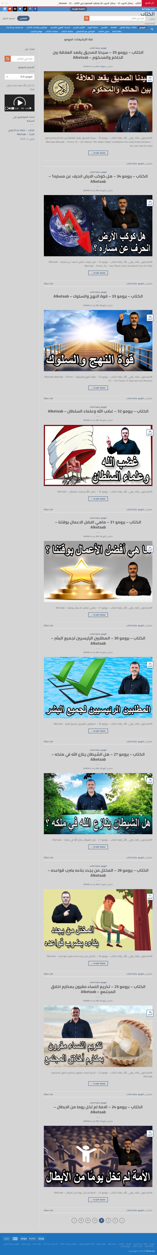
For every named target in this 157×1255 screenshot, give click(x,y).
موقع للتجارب (36, 31)
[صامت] (9, 108)
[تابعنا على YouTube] (10, 9)
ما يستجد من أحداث (14, 27)
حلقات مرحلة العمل (128, 27)
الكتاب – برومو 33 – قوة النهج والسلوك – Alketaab (98, 296)
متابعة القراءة (98, 153)
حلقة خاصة (116, 31)
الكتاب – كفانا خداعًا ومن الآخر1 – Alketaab (21, 132)
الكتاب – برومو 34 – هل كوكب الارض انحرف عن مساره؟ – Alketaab (98, 178)
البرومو (142, 27)
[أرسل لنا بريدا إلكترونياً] (15, 9)
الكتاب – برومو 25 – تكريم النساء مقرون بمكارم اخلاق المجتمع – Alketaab (98, 989)
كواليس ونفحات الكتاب (36, 27)
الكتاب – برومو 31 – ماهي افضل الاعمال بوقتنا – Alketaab (98, 524)
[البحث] (152, 29)
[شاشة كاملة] (6, 108)
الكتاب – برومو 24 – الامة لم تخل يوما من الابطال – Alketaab (98, 1109)
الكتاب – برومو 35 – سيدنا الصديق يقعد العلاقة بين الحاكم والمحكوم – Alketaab (98, 55)
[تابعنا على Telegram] (4, 9)
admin (86, 66)
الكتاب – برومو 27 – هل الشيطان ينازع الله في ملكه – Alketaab (98, 757)
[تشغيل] (30, 108)
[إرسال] (86, 18)
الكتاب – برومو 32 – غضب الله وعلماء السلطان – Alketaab (98, 411)
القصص (104, 27)
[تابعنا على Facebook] (35, 9)
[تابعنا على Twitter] (20, 9)
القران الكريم (79, 27)
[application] (19, 103)
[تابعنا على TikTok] (25, 9)
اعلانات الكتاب (51, 31)
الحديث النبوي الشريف (60, 27)
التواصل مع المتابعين (85, 31)
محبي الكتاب (103, 31)
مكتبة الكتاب (67, 31)
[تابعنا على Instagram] (30, 9)
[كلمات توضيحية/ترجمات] (12, 108)
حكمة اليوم (93, 27)
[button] (19, 103)
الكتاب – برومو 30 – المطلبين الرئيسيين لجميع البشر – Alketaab (98, 640)
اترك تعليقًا (48, 283)
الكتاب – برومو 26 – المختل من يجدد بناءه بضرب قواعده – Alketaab (98, 873)
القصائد (113, 27)
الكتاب (152, 13)
